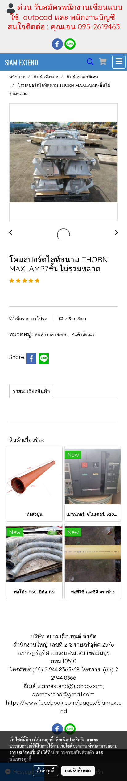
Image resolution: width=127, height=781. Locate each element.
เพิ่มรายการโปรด (30, 319)
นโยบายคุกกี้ (20, 759)
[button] (88, 61)
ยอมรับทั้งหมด (78, 770)
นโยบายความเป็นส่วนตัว (72, 752)
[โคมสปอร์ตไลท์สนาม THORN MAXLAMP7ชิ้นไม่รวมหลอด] (63, 162)
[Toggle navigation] (119, 62)
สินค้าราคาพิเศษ (51, 334)
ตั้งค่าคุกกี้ (45, 770)
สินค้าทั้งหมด (83, 334)
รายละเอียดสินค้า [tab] (31, 391)
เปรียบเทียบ (74, 319)
